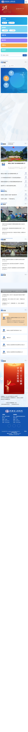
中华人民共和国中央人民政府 (11, 396)
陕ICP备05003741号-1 (17, 434)
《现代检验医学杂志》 (5, 404)
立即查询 (24, 55)
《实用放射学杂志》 (15, 404)
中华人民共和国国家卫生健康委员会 (8, 397)
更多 (25, 143)
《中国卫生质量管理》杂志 (11, 402)
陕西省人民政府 (20, 397)
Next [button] (24, 9)
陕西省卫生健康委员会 (5, 399)
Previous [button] (4, 9)
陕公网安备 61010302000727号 (14, 435)
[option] (14, 9)
